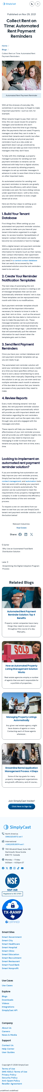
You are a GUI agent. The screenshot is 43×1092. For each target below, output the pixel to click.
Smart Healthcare (11, 944)
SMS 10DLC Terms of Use (14, 1071)
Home (4, 46)
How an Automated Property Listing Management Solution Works (21, 669)
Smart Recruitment (11, 957)
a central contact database (25, 260)
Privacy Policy (9, 1074)
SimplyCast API (9, 1010)
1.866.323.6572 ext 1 (13, 836)
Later (4, 562)
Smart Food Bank (10, 964)
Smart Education (10, 954)
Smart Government (12, 937)
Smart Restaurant (11, 961)
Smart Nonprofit (10, 968)
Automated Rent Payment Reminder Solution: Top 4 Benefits (21, 614)
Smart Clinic (8, 950)
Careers (6, 1031)
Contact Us (7, 1045)
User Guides (8, 1052)
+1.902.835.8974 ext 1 (14, 844)
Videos (5, 1003)
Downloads (7, 999)
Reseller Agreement (12, 1083)
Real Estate (22, 528)
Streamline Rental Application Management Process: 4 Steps (21, 770)
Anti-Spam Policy (11, 1080)
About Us (6, 1028)
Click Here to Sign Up (21, 806)
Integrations (8, 1006)
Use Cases (7, 985)
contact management (11, 481)
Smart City (7, 940)
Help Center (8, 1048)
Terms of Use (8, 1068)
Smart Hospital (9, 947)
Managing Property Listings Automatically (21, 719)
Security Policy (9, 1077)
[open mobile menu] (37, 3)
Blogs (4, 49)
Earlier (6, 545)
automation (31, 481)
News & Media (9, 1034)
